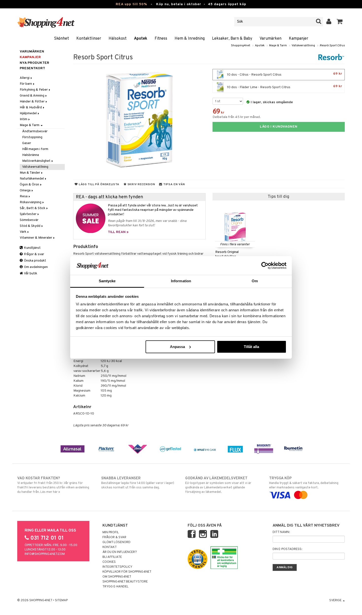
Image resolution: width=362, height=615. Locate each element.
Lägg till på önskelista (98, 184)
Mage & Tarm (278, 46)
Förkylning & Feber (34, 90)
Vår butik (30, 273)
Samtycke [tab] (107, 281)
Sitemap (61, 600)
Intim (24, 119)
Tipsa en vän (173, 184)
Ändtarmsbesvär (35, 131)
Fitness (161, 38)
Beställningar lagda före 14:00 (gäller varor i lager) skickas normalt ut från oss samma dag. (137, 483)
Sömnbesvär (29, 220)
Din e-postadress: (287, 549)
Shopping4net (240, 46)
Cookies (109, 562)
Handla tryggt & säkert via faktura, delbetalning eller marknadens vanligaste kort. (303, 483)
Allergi (25, 78)
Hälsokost (118, 38)
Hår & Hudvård (31, 107)
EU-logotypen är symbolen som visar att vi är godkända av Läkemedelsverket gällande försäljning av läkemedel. (218, 485)
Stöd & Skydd (30, 226)
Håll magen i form (35, 149)
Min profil (110, 532)
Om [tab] (255, 281)
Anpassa (177, 347)
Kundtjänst (32, 248)
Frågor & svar (33, 254)
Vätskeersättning (303, 46)
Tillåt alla (251, 347)
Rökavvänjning (31, 202)
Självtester (28, 214)
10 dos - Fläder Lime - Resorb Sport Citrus (284, 86)
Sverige (335, 600)
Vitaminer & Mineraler (36, 238)
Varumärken (270, 38)
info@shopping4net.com (45, 554)
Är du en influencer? (119, 552)
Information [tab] (181, 281)
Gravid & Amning (32, 96)
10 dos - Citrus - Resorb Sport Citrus (284, 74)
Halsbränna (30, 155)
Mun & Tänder (30, 173)
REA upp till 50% (131, 4)
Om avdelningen (35, 267)
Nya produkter (34, 63)
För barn (26, 84)
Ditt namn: (281, 532)
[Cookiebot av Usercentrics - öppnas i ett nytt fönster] (264, 265)
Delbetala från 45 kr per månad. (237, 117)
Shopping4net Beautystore (125, 582)
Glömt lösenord (116, 542)
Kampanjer (298, 38)
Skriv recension (141, 184)
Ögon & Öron (30, 185)
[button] (340, 21)
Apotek (140, 38)
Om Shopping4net (116, 577)
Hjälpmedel (28, 113)
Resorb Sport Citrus (332, 46)
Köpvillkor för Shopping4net (126, 572)
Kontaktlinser (88, 38)
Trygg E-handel (115, 587)
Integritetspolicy (117, 567)
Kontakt (109, 547)
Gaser (26, 143)
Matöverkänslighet (36, 161)
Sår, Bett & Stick (33, 208)
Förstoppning (32, 137)
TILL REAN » (118, 232)
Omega (25, 190)
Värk (23, 232)
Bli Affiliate (112, 557)
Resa (24, 196)
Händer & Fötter (32, 102)
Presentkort (32, 68)
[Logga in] (328, 21)
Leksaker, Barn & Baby (232, 38)
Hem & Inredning (190, 38)
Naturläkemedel (32, 179)
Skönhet (61, 38)
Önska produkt (34, 261)
